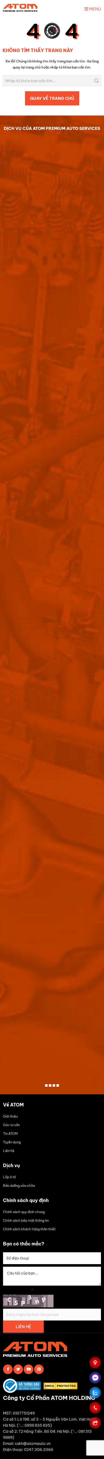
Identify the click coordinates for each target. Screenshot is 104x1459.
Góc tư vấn (11, 1125)
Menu (94, 8)
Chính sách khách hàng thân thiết (29, 1229)
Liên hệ (8, 1151)
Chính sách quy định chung (24, 1212)
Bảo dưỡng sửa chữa (19, 1186)
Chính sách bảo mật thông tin (26, 1220)
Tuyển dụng (12, 1142)
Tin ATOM (10, 1133)
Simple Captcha (18, 1290)
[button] (46, 1085)
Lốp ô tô (9, 1177)
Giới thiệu (10, 1116)
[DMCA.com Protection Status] (61, 1386)
